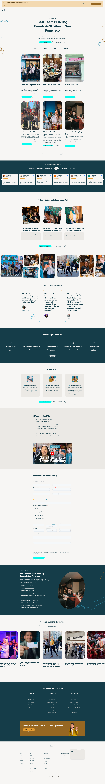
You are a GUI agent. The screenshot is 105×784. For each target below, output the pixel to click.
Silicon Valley (32, 768)
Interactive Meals (74, 702)
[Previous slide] (3, 266)
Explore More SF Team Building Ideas (52, 672)
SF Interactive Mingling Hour (73, 133)
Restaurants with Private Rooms (49, 755)
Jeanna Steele (9, 175)
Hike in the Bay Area (33, 600)
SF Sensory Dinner (31, 590)
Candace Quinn (43, 175)
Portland (31, 763)
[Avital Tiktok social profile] (49, 776)
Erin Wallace (25, 175)
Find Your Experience (96, 3)
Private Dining (73, 699)
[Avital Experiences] (4, 10)
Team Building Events (51, 697)
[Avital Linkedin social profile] (55, 776)
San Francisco (31, 702)
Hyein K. (69, 318)
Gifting (52, 710)
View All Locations (30, 707)
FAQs (21, 758)
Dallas (31, 755)
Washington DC (33, 770)
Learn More (86, 3)
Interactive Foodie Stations (36, 605)
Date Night (52, 707)
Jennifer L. (47, 318)
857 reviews (61, 186)
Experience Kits (74, 715)
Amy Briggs (59, 175)
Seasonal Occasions (52, 712)
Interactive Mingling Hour (74, 704)
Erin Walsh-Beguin (95, 175)
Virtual (31, 771)
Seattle (31, 766)
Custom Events (74, 710)
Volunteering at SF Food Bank (34, 593)
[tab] (52, 419)
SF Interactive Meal (50, 132)
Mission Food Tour (71, 85)
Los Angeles (30, 697)
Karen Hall (76, 175)
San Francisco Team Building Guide (57, 625)
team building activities (39, 580)
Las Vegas (32, 758)
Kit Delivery (63, 755)
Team (21, 755)
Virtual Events (31, 704)
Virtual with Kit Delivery (65, 753)
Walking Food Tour (30, 585)
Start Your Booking (97, 10)
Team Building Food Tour (30, 85)
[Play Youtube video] (52, 453)
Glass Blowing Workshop (39, 595)
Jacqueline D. (25, 310)
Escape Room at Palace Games (34, 597)
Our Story (52, 356)
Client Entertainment (52, 699)
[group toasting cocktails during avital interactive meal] (47, 49)
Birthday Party (52, 704)
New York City (31, 699)
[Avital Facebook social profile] (58, 776)
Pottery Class (30, 595)
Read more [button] (22, 183)
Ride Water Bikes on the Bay (36, 602)
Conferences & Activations (52, 702)
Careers (21, 763)
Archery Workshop (34, 607)
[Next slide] (101, 266)
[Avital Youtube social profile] (52, 776)
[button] (103, 180)
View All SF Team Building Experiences (52, 154)
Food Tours (73, 697)
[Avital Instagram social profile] (47, 776)
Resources (21, 760)
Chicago (31, 753)
